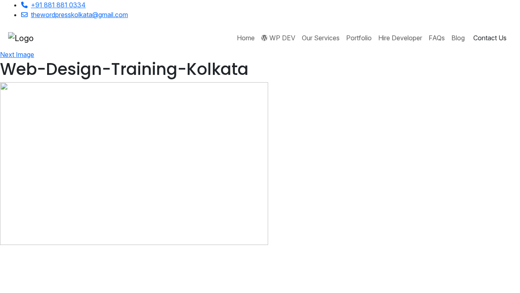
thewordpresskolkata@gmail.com (79, 15)
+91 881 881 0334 (58, 5)
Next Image (17, 54)
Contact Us (490, 38)
